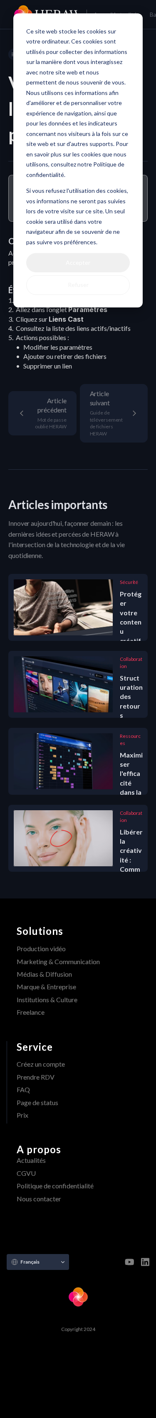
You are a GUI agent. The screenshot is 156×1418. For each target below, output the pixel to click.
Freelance (31, 1012)
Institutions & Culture (47, 999)
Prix (22, 1115)
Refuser (78, 284)
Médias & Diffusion (44, 974)
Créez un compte (41, 1064)
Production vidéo (41, 948)
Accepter (78, 262)
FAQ (23, 1089)
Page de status (37, 1102)
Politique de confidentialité (55, 1186)
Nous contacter (39, 1199)
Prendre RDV (35, 1077)
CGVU (26, 1173)
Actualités (31, 1160)
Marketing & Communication (58, 961)
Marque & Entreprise (46, 987)
